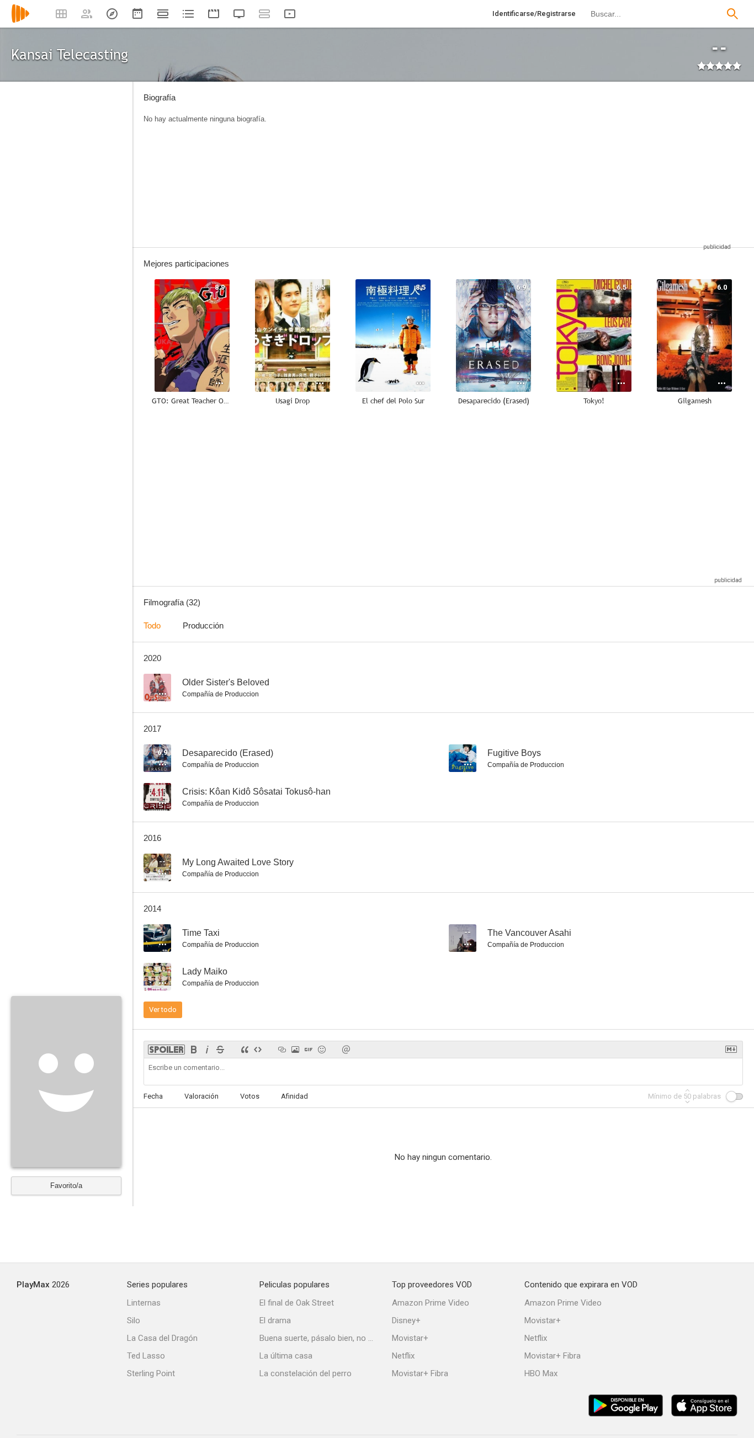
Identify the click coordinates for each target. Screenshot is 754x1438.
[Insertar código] (257, 1049)
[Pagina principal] (20, 21)
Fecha (153, 1096)
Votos (249, 1096)
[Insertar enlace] (282, 1049)
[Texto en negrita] (193, 1049)
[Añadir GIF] (308, 1049)
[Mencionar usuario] (346, 1049)
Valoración (201, 1096)
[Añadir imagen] (295, 1049)
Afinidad (294, 1096)
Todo (152, 625)
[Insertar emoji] (321, 1049)
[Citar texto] (244, 1049)
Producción (203, 625)
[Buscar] (732, 14)
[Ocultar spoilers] (166, 1049)
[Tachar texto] (220, 1049)
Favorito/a (66, 1185)
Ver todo (163, 1009)
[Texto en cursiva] (207, 1049)
